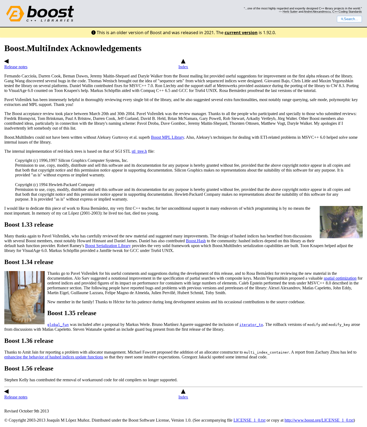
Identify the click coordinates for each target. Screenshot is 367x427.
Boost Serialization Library (108, 245)
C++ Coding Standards (347, 11)
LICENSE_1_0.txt (249, 420)
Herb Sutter (290, 11)
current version (241, 32)
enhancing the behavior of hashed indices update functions (53, 357)
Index (183, 67)
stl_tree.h (139, 151)
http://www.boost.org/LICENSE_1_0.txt (319, 420)
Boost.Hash (196, 241)
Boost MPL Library (167, 137)
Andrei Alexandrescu (317, 11)
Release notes (15, 67)
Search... (351, 19)
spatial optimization (340, 278)
